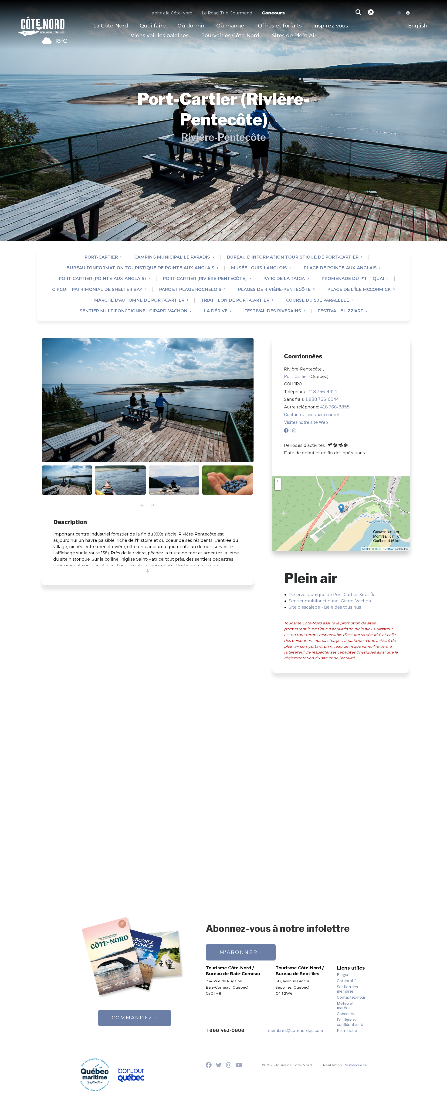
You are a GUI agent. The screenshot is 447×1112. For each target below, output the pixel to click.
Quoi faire (153, 26)
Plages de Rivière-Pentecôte (274, 289)
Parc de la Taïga (284, 278)
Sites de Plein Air (294, 36)
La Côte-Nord (110, 26)
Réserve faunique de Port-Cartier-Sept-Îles (333, 594)
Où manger (231, 26)
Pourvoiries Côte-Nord (230, 36)
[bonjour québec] (131, 1075)
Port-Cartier (101, 257)
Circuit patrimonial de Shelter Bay (97, 289)
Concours (273, 13)
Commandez (132, 1018)
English (417, 26)
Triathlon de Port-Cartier (235, 300)
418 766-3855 (335, 406)
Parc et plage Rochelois (190, 289)
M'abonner (239, 952)
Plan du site (347, 1030)
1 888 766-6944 (322, 399)
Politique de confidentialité (350, 1022)
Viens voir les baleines (160, 36)
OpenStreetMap (384, 549)
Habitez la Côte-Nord (171, 13)
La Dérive (215, 311)
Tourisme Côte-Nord (41, 25)
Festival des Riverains (272, 311)
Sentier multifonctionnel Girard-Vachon (133, 311)
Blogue (343, 975)
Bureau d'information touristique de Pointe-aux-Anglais (140, 268)
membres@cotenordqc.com (295, 1030)
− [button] (278, 487)
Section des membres (347, 989)
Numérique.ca (356, 1065)
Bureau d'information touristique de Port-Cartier (293, 257)
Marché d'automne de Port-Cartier (139, 300)
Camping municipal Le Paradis (172, 257)
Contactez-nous (351, 997)
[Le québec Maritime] (94, 1074)
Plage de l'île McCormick (359, 289)
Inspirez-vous (330, 26)
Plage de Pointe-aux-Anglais (340, 268)
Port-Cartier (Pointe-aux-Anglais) (102, 278)
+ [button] (278, 480)
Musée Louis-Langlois (259, 268)
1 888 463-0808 (225, 1030)
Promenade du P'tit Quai (353, 278)
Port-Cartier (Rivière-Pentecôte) (205, 278)
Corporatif (346, 981)
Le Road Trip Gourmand (227, 13)
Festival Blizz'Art (340, 311)
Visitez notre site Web (306, 422)
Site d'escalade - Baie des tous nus (325, 607)
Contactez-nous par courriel (311, 414)
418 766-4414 (322, 391)
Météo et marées (345, 1005)
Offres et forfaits (280, 26)
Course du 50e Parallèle (317, 300)
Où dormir (191, 26)
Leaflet (366, 549)
